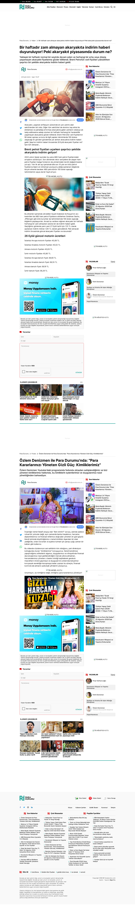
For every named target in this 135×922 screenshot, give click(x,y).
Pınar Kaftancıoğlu (99, 268)
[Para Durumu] (27, 7)
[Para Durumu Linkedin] (32, 807)
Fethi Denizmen (98, 282)
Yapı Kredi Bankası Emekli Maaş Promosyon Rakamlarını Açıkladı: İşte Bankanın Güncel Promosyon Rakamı (79, 844)
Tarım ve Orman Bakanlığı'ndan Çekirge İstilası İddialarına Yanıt (79, 823)
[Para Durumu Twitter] (24, 807)
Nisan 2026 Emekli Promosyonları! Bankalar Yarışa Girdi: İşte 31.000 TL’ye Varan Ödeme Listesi (78, 836)
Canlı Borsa (99, 7)
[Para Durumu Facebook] (20, 807)
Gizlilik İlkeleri (93, 807)
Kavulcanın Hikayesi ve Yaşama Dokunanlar (97, 274)
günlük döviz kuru (63, 872)
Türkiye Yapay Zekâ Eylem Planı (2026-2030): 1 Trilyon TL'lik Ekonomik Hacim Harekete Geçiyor (55, 824)
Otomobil (72, 7)
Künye (70, 807)
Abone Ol (80, 120)
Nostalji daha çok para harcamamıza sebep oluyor (102, 833)
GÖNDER (79, 372)
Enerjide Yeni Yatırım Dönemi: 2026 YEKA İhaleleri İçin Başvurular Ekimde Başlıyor (78, 828)
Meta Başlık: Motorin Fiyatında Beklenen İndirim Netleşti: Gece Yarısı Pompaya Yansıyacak (30, 832)
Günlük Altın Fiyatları (48, 872)
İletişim (113, 807)
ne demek (75, 872)
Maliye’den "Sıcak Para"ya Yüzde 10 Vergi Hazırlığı (53, 818)
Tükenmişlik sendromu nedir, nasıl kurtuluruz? (103, 838)
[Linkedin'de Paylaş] (21, 134)
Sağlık (79, 7)
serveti (83, 872)
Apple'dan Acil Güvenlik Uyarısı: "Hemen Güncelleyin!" (79, 857)
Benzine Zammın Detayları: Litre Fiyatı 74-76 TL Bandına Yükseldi (55, 852)
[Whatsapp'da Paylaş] (21, 140)
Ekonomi (60, 7)
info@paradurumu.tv (75, 69)
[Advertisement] (10, 42)
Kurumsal (104, 807)
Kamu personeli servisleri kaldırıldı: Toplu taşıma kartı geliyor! (102, 854)
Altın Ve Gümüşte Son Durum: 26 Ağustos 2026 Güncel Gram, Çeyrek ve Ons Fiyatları (30, 843)
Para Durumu (24, 41)
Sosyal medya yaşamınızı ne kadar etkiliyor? (103, 842)
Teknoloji (85, 7)
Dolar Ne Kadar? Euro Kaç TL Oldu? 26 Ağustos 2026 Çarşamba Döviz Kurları (30, 850)
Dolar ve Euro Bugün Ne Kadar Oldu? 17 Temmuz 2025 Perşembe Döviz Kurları (78, 851)
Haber (34, 41)
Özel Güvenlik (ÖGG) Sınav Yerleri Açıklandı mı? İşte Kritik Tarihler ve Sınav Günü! (78, 863)
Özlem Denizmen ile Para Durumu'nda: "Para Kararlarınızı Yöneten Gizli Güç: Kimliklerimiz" (30, 819)
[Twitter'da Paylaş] (21, 128)
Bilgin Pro (112, 880)
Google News (55, 120)
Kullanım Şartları (81, 807)
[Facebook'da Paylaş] (21, 122)
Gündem (107, 7)
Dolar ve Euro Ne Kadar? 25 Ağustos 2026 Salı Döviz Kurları (54, 829)
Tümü (113, 262)
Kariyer (91, 7)
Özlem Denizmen (99, 295)
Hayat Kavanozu (92, 301)
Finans (66, 7)
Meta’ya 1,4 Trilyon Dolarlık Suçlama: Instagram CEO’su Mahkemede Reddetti (29, 826)
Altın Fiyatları (51, 7)
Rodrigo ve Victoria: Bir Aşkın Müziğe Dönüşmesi (99, 288)
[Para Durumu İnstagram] (28, 807)
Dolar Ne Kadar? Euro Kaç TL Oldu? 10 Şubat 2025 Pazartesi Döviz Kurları (103, 827)
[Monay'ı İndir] (52, 296)
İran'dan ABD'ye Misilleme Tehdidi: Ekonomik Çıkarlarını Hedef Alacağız (29, 861)
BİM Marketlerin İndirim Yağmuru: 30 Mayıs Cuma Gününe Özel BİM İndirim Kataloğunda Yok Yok (104, 820)
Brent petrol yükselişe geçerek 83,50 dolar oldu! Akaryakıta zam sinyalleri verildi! (104, 848)
